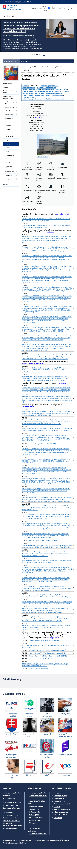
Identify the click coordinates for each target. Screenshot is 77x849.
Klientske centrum (28, 88)
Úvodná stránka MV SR (11, 61)
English (44, 6)
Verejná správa (34, 815)
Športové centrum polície (38, 834)
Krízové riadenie (27, 93)
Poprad (8, 140)
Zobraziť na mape (42, 157)
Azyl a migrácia (34, 812)
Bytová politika (27, 95)
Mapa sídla (45, 840)
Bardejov (8, 122)
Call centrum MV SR (60, 815)
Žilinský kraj (8, 179)
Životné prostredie (47, 89)
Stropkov (8, 159)
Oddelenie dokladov (29, 97)
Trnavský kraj (8, 175)
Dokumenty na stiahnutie (49, 86)
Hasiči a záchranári (35, 817)
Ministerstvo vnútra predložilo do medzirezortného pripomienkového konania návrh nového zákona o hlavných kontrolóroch (21, 27)
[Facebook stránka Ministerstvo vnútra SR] (49, 8)
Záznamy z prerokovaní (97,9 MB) (39, 668)
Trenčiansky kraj (9, 171)
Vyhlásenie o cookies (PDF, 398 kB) (15, 843)
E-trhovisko (58, 818)
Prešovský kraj (9, 118)
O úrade (25, 86)
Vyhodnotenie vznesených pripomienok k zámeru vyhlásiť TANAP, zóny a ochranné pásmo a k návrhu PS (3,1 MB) (45, 665)
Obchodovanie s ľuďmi (62, 804)
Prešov (8, 144)
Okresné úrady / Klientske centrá (8, 97)
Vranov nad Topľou (9, 167)
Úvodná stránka (7, 83)
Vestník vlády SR (59, 801)
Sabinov (8, 148)
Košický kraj (8, 111)
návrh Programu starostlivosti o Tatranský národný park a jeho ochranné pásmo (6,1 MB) (45, 646)
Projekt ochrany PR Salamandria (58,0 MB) (42, 444)
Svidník (8, 162)
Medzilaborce (10, 136)
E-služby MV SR (59, 798)
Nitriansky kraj (9, 114)
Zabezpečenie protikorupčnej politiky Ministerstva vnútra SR (43, 99)
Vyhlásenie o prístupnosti (59, 840)
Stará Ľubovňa (10, 155)
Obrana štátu (39, 93)
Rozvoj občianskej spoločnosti (34, 829)
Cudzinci (57, 807)
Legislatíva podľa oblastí (8, 92)
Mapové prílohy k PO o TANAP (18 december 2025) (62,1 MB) (48, 656)
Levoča (8, 133)
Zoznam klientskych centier (9, 184)
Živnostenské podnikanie (31, 89)
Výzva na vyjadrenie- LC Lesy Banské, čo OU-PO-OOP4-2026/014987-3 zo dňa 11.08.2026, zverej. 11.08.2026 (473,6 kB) (46, 226)
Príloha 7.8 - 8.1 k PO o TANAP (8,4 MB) (41, 659)
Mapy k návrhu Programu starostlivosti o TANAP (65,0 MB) (47, 650)
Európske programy (36, 806)
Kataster (25, 91)
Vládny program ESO (61, 812)
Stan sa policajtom (60, 796)
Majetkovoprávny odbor (54, 93)
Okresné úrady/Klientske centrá (36, 802)
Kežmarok (9, 129)
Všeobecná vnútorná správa (46, 88)
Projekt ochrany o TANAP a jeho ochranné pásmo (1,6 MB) (47, 653)
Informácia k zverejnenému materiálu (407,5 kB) (44, 640)
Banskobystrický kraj (9, 102)
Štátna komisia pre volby (38, 796)
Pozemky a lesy (61, 89)
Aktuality (5, 87)
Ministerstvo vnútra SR (37, 793)
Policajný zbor (34, 809)
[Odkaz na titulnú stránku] (13, 7)
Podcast (57, 793)
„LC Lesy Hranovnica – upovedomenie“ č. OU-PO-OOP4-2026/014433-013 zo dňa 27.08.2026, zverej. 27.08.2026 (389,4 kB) (46, 219)
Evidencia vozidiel (57, 95)
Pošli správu (39, 117)
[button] (9, 16)
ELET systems (36, 840)
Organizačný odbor (61, 91)
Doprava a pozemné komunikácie (41, 91)
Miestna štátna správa (62, 809)
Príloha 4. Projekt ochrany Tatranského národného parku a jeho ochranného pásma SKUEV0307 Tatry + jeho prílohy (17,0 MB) (46, 561)
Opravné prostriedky (42, 95)
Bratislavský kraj (9, 107)
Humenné (8, 125)
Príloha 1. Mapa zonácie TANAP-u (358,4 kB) (43, 540)
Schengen (32, 823)
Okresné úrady (26, 61)
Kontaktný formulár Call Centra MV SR (11, 821)
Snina (7, 151)
